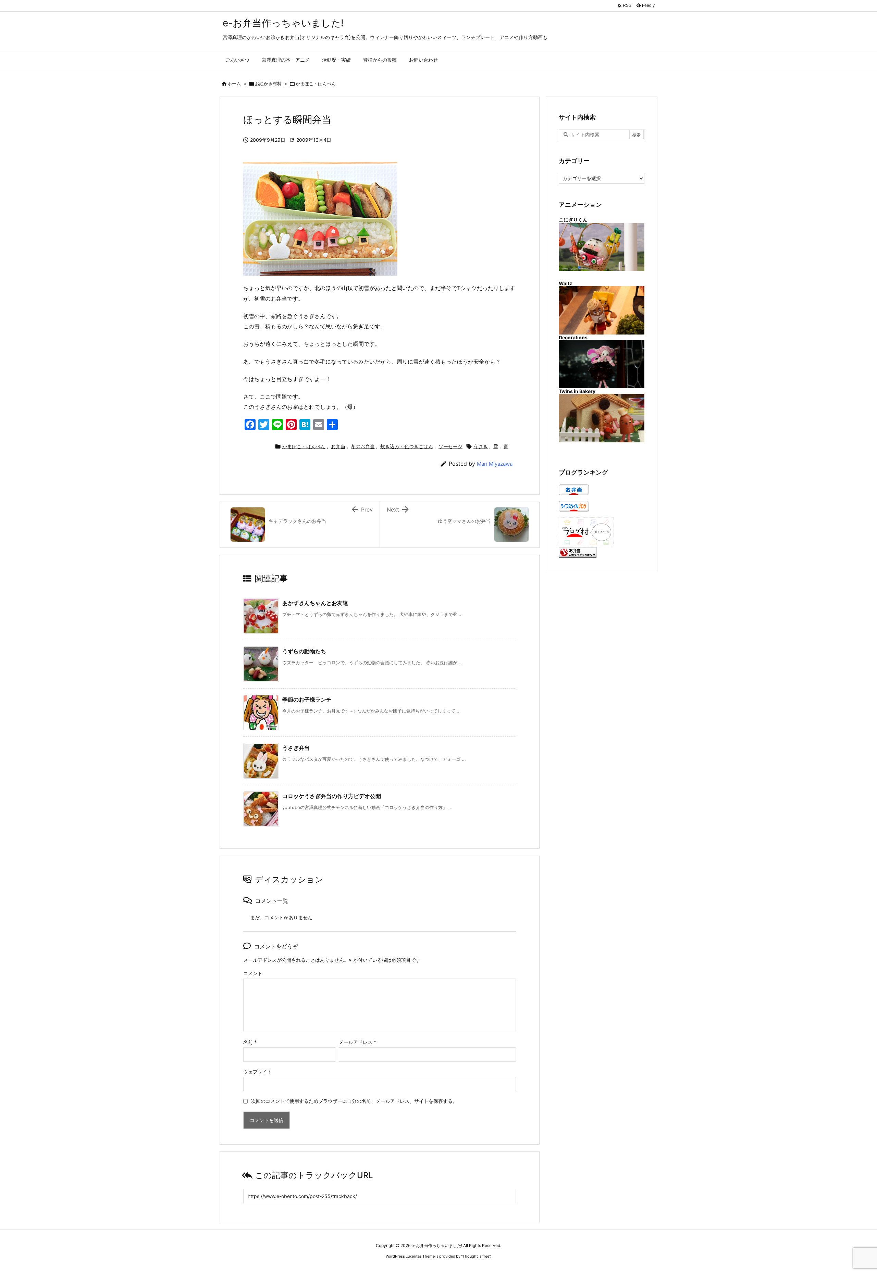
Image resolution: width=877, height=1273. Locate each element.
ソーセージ (450, 446)
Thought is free (475, 1256)
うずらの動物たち (304, 651)
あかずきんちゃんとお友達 (315, 603)
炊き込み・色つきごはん (406, 446)
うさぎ (480, 446)
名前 (250, 1042)
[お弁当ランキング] (577, 552)
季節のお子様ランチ (307, 699)
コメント (252, 973)
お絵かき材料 (268, 83)
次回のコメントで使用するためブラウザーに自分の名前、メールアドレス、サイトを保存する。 (354, 1101)
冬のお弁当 (363, 446)
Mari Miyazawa (494, 464)
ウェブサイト (257, 1071)
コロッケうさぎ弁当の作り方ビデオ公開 (331, 796)
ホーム (234, 83)
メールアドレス (357, 1042)
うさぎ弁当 (296, 747)
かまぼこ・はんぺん (316, 83)
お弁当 (338, 446)
